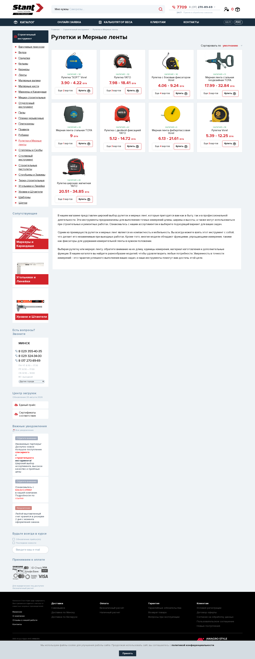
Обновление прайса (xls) (28, 539)
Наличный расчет (110, 612)
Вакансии (17, 612)
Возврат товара (157, 612)
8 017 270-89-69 (29, 360)
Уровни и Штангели (31, 191)
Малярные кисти (29, 86)
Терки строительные (32, 180)
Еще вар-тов (65, 90)
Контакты (17, 624)
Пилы (22, 112)
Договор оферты (207, 612)
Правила (24, 129)
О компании (18, 616)
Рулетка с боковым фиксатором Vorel (171, 79)
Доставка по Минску (63, 612)
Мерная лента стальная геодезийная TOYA (219, 79)
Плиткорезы (26, 123)
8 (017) (200, 7)
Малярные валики (30, 80)
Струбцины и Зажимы (32, 174)
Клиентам (203, 603)
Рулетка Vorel (220, 130)
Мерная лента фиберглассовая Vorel (171, 131)
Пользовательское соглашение (215, 621)
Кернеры (24, 69)
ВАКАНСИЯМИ (23, 490)
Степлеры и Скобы (30, 150)
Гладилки (24, 58)
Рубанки (24, 135)
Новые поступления (208, 625)
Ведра (22, 52)
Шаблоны (25, 197)
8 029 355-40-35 (30, 351)
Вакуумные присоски (31, 47)
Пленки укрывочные (31, 118)
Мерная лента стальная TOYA (74, 130)
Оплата (104, 603)
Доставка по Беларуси (64, 616)
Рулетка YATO (122, 77)
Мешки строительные (32, 97)
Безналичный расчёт (112, 607)
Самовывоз (58, 607)
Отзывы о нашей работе (24, 620)
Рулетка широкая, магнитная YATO (74, 184)
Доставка (57, 603)
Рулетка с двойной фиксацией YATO (122, 131)
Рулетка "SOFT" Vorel (74, 77)
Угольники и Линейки (32, 186)
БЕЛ (228, 22)
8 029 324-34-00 (30, 356)
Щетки (23, 203)
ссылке (19, 498)
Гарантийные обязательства (164, 607)
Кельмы (23, 63)
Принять (127, 653)
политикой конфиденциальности (193, 645)
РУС (238, 22)
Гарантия (153, 603)
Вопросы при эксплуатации (164, 616)
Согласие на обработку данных (215, 616)
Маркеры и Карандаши (32, 92)
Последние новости (26, 543)
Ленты (23, 75)
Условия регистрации (209, 607)
